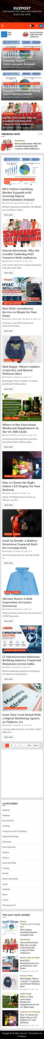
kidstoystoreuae (10, 435)
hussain (7, 493)
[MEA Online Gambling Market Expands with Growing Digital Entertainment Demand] (22, 171)
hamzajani (8, 377)
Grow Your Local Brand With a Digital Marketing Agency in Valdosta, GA (21, 718)
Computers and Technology (23, 49)
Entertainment (9, 114)
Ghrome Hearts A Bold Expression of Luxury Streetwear (17, 602)
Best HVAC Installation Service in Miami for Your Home (19, 312)
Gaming (5, 868)
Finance (5, 857)
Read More (8, 215)
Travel (5, 900)
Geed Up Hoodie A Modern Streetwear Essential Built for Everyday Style (20, 544)
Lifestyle (15, 418)
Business (7, 49)
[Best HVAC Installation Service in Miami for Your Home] (22, 291)
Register (41, 25)
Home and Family (20, 302)
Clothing (6, 826)
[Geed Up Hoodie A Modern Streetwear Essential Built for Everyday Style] (22, 523)
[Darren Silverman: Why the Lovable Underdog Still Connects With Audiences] (7, 145)
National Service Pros (12, 319)
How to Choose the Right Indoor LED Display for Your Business (21, 486)
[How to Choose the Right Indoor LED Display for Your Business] (22, 465)
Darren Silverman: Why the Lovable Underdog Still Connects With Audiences (20, 121)
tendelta (7, 667)
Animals (6, 810)
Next (35, 745)
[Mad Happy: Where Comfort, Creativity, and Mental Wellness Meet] (22, 349)
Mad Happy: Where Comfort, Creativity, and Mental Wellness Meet (21, 370)
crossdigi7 (8, 725)
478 (29, 745)
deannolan (9, 128)
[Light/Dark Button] (31, 26)
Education (6, 841)
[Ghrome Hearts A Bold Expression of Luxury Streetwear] (22, 581)
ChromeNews (34, 1033)
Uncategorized (9, 905)
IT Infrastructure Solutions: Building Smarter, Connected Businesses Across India (21, 660)
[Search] (36, 26)
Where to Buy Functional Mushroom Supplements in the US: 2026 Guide (20, 428)
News (37, 49)
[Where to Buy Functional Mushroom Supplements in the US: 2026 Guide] (22, 407)
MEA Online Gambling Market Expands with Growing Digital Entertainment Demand (19, 59)
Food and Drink (9, 863)
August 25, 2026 (23, 67)
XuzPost (22, 8)
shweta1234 (9, 67)
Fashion (16, 360)
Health (7, 418)
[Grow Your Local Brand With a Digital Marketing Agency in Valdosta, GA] (22, 697)
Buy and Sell (7, 820)
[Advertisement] (22, 773)
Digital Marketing (20, 708)
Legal (4, 884)
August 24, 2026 (21, 377)
